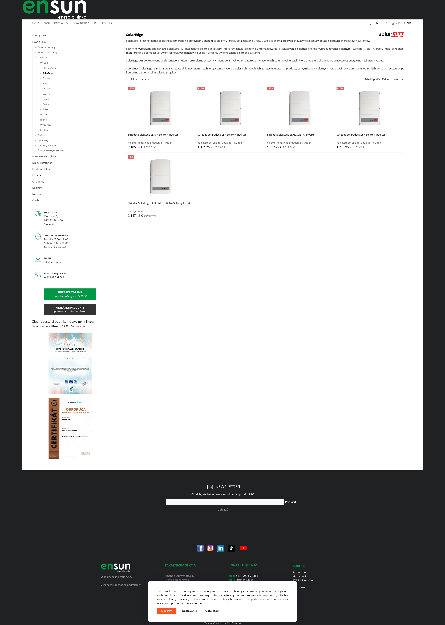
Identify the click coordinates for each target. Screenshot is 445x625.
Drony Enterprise (42, 162)
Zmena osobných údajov (179, 575)
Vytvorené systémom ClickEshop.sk (222, 623)
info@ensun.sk (52, 262)
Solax (45, 109)
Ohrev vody (45, 124)
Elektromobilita (41, 169)
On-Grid (44, 62)
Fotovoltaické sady (46, 47)
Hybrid (43, 119)
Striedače (42, 57)
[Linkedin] (221, 547)
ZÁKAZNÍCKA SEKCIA (84, 23)
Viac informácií (195, 603)
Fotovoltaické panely (47, 52)
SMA (45, 83)
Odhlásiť (222, 509)
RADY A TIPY (61, 23)
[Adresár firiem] (70, 428)
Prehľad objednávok (177, 579)
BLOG (46, 23)
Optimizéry (43, 140)
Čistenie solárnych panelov (50, 150)
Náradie (37, 194)
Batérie (41, 135)
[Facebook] (200, 547)
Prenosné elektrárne (44, 156)
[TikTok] (231, 547)
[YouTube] (243, 547)
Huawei (46, 98)
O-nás (35, 200)
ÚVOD (35, 23)
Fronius (46, 78)
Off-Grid (44, 114)
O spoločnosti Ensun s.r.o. (116, 576)
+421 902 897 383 (54, 277)
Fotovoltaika (39, 41)
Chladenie (38, 181)
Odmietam (212, 610)
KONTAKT (108, 23)
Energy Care (39, 35)
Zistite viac (78, 326)
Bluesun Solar (49, 68)
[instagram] (210, 547)
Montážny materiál (47, 145)
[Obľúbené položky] (385, 23)
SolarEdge (48, 73)
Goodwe (47, 104)
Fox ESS (46, 88)
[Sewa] (70, 363)
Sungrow (47, 93)
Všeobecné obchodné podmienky (121, 584)
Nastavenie (189, 610)
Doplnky (44, 130)
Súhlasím (166, 610)
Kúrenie (37, 175)
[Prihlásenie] (377, 22)
